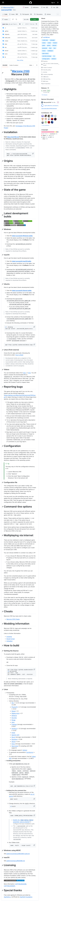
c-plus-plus (45, 40)
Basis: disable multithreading (25, 40)
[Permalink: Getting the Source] (3, 651)
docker (6, 50)
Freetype (14, 724)
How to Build (19, 355)
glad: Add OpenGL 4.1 (23, 34)
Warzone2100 (8, 7)
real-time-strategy (46, 56)
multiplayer (50, 50)
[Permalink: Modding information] (3, 624)
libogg (13, 720)
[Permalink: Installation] (3, 132)
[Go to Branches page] (13, 19)
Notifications (36, 7)
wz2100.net (46, 37)
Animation (9, 641)
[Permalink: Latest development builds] (3, 215)
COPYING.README (20, 884)
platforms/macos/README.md (16, 861)
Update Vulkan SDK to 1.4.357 (25, 27)
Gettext (25, 750)
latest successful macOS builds (21, 261)
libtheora (14, 715)
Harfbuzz (14, 728)
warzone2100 (6, 10)
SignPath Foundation (26, 897)
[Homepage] (30, 2)
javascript (44, 48)
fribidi (13, 732)
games (48, 45)
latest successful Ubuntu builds (21, 290)
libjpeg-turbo (15, 713)
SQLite (13, 741)
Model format (10, 639)
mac (55, 48)
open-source (45, 53)
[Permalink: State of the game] (3, 190)
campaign (52, 40)
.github (6, 31)
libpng (13, 711)
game (43, 45)
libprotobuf (15, 746)
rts (54, 56)
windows (54, 58)
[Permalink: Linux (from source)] (3, 350)
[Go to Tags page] (16, 19)
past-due (5, 24)
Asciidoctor (29, 752)
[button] (33, 153)
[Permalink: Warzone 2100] (3, 73)
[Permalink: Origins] (3, 161)
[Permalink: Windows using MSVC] (3, 850)
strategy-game (45, 58)
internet (54, 45)
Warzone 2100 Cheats (13, 619)
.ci (5, 27)
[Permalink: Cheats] (3, 611)
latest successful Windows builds (22, 236)
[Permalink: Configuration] (3, 446)
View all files (20, 60)
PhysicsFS (15, 707)
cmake (6, 40)
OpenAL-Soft (15, 735)
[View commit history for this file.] (36, 24)
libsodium (14, 739)
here (24, 373)
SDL (13, 703)
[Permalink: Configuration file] (3, 482)
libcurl (13, 737)
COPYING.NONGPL (9, 886)
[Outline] (36, 65)
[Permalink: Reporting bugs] (3, 387)
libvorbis (14, 718)
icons (6, 54)
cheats (44, 42)
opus (13, 722)
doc (6, 47)
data (6, 44)
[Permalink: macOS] (3, 255)
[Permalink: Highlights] (3, 89)
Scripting (9, 636)
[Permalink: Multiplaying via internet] (3, 535)
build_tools (7, 37)
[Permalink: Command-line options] (3, 506)
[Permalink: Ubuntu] (3, 284)
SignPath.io (7, 897)
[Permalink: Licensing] (3, 865)
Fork (45, 7)
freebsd (55, 42)
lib (5, 57)
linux (50, 48)
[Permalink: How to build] (3, 645)
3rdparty (7, 34)
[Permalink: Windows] (3, 229)
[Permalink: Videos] (3, 369)
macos (43, 50)
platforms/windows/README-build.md (18, 853)
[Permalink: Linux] (3, 689)
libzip (13, 744)
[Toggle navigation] (3, 2)
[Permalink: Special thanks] (3, 890)
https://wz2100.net (13, 137)
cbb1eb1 (27, 24)
